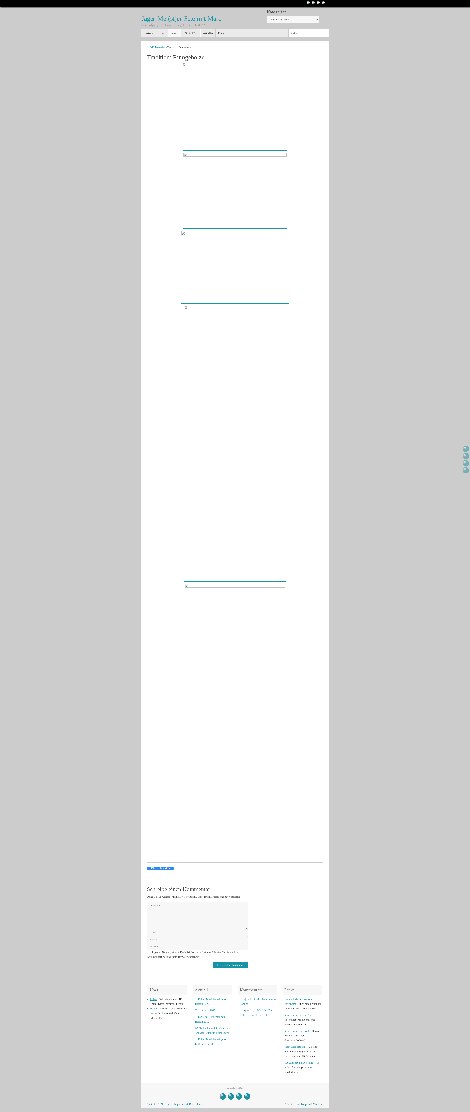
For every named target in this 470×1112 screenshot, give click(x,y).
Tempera (305, 1104)
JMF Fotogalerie (158, 47)
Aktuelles (165, 1104)
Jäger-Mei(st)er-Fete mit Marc (181, 18)
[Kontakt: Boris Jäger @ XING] (319, 3)
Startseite (152, 1104)
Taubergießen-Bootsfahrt (298, 1062)
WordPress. (319, 1104)
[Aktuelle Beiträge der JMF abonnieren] (324, 3)
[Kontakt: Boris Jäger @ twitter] (308, 3)
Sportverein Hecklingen (298, 1015)
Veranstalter (156, 1008)
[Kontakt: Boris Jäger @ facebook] (314, 3)
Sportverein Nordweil (296, 1030)
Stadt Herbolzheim (295, 1046)
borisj (243, 999)
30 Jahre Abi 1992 (205, 1010)
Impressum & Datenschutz (188, 1104)
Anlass (153, 999)
